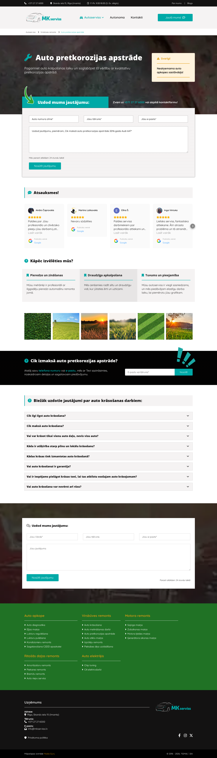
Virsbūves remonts (48, 32)
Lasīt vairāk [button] (35, 233)
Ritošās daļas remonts (41, 656)
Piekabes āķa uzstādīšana (97, 646)
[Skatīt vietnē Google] (31, 211)
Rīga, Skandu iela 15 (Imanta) (41, 714)
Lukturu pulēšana (35, 637)
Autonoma (117, 17)
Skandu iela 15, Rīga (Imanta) (65, 3)
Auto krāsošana (92, 624)
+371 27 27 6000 (33, 3)
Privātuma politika (36, 737)
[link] (89, 17)
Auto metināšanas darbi (96, 629)
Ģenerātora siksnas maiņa (140, 637)
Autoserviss (92, 17)
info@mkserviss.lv (36, 728)
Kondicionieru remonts (37, 642)
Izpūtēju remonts (92, 642)
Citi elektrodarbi (91, 669)
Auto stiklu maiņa (92, 637)
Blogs (190, 3)
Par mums (177, 3)
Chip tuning (89, 665)
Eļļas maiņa (31, 629)
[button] (175, 17)
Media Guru (49, 753)
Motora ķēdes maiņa (137, 633)
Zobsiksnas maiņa (136, 629)
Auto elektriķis (93, 656)
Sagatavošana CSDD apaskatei (42, 646)
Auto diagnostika (34, 624)
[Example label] (185, 735)
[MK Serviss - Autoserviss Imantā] (43, 17)
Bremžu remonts (34, 673)
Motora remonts (137, 616)
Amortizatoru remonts (37, 665)
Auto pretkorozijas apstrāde (72, 32)
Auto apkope (34, 616)
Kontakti (137, 17)
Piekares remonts (35, 669)
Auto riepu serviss (35, 678)
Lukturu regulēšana (36, 633)
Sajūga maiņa (134, 624)
